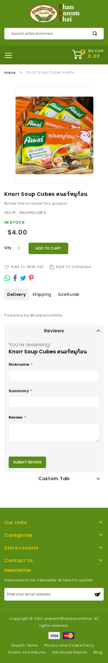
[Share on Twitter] (23, 278)
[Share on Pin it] (31, 278)
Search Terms (24, 645)
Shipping (42, 294)
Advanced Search (70, 652)
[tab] (54, 331)
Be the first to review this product (36, 203)
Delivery (16, 294)
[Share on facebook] (15, 278)
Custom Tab (54, 478)
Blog (98, 652)
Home (10, 72)
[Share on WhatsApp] (7, 278)
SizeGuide (68, 294)
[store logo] (54, 13)
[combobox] (54, 33)
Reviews (54, 330)
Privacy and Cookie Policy (69, 645)
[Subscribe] (97, 594)
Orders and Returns (27, 652)
